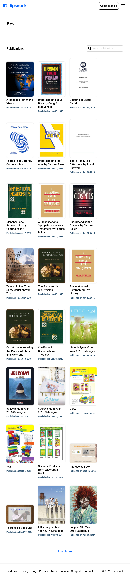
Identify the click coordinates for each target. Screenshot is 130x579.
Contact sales (108, 5)
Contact (88, 571)
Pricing (24, 571)
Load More (65, 551)
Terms (54, 571)
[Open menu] (123, 6)
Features (12, 571)
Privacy (43, 571)
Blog (33, 571)
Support (76, 571)
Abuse (65, 571)
